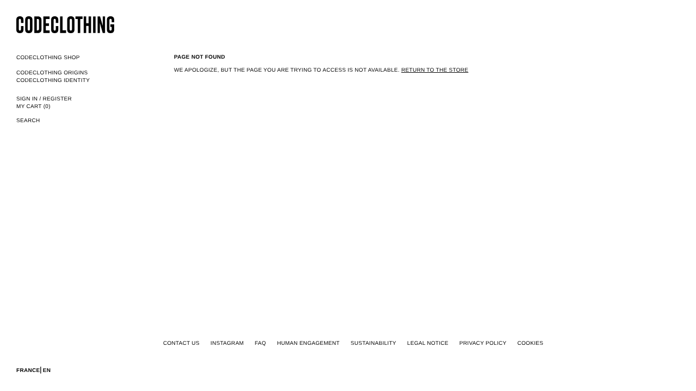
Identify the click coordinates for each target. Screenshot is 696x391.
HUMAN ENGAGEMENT (308, 343)
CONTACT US (181, 343)
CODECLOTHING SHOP (48, 58)
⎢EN (45, 371)
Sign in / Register (44, 99)
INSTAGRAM (227, 343)
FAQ (260, 343)
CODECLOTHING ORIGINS (52, 73)
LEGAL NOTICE (428, 343)
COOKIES (530, 343)
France (28, 371)
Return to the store (434, 70)
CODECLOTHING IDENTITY (53, 81)
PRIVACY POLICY (483, 343)
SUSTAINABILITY (373, 343)
